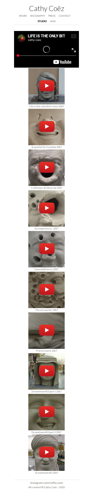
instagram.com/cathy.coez (46, 482)
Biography (37, 15)
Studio (42, 21)
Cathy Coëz (46, 8)
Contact (65, 15)
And (53, 21)
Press (51, 15)
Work (23, 15)
